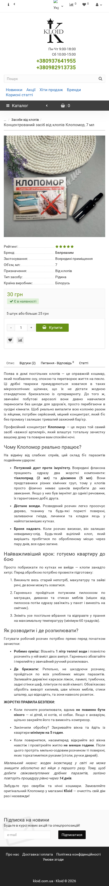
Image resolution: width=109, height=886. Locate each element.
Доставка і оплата (37, 854)
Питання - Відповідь (57, 363)
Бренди (74, 89)
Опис (10, 363)
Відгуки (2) (28, 363)
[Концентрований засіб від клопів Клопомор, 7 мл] (54, 186)
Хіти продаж (51, 89)
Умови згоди (53, 859)
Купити (55, 327)
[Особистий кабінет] (98, 4)
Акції (30, 89)
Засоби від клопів (25, 120)
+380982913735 (56, 67)
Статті (83, 363)
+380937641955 (56, 61)
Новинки (14, 89)
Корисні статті (19, 94)
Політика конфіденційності (78, 854)
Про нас (12, 854)
